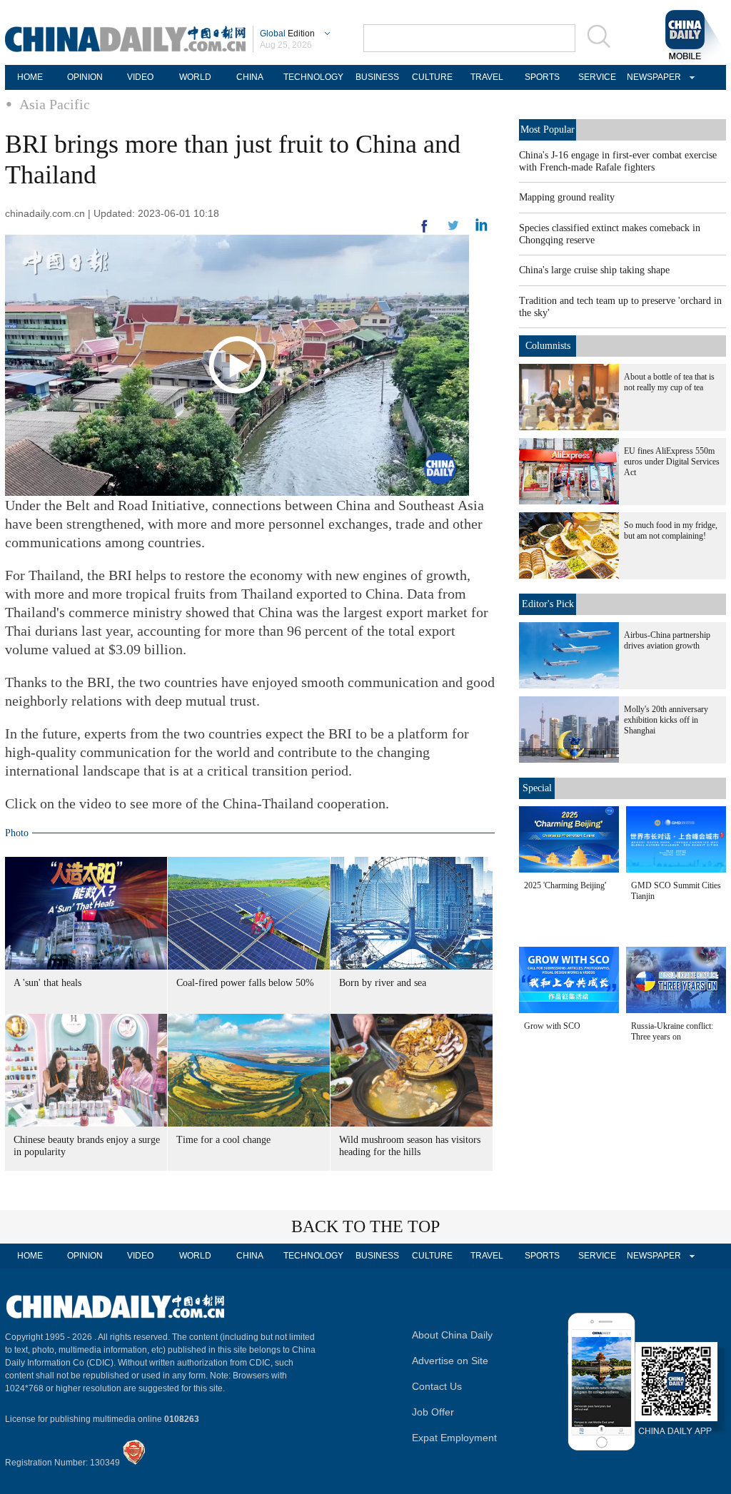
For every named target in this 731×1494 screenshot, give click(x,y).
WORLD (195, 77)
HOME (30, 77)
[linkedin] (453, 230)
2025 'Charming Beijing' (565, 885)
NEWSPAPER (652, 77)
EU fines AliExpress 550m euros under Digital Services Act (672, 461)
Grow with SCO (552, 1026)
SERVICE (597, 77)
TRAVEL (486, 77)
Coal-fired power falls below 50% (245, 982)
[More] (424, 232)
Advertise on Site (450, 1360)
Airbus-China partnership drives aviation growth (667, 640)
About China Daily (452, 1335)
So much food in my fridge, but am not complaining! (670, 530)
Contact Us (437, 1386)
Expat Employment (454, 1437)
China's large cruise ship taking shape (594, 270)
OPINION (85, 77)
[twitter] (481, 228)
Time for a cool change (223, 1139)
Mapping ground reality (567, 197)
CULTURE (432, 77)
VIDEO (140, 77)
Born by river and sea (382, 982)
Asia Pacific (54, 104)
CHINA (249, 77)
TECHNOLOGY (313, 77)
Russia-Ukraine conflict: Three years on (672, 1031)
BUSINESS (377, 77)
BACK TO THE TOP (365, 1226)
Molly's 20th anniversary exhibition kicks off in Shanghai (666, 720)
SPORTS (542, 77)
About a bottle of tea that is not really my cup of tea (669, 382)
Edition (287, 34)
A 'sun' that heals (47, 982)
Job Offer (433, 1412)
